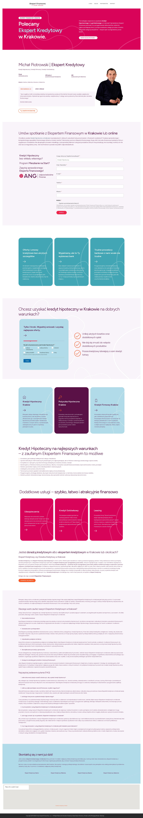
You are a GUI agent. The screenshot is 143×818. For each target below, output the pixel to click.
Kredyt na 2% (87, 815)
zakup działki (30, 352)
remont (56, 348)
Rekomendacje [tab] (26, 89)
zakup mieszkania (29, 348)
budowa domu (44, 352)
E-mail (58, 174)
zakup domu (44, 348)
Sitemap (102, 815)
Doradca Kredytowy (67, 815)
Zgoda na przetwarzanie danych (69, 203)
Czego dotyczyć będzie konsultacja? (68, 156)
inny (55, 352)
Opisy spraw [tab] (39, 89)
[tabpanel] (57, 99)
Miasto (58, 191)
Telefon (59, 182)
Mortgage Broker (95, 815)
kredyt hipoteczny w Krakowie (40, 138)
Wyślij (61, 212)
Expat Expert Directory (78, 815)
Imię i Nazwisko (61, 165)
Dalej (27, 361)
